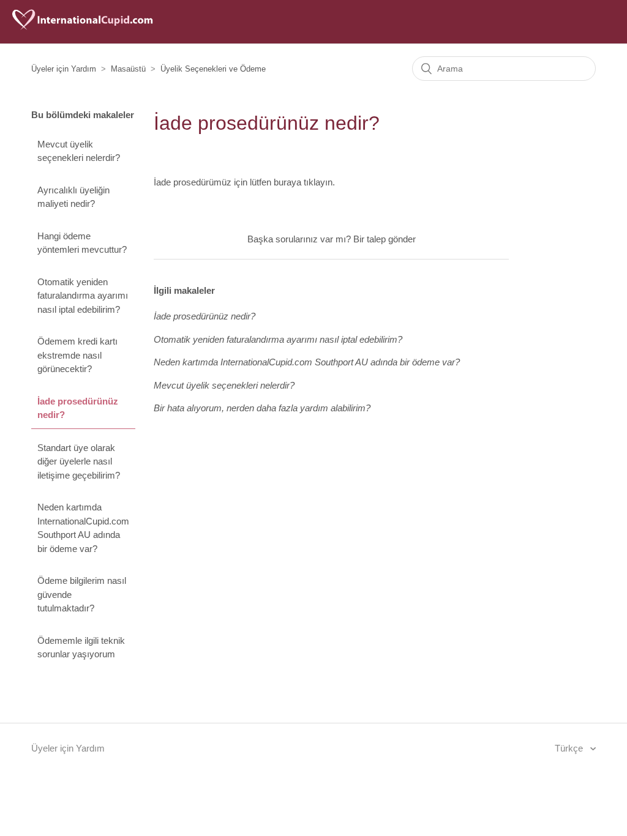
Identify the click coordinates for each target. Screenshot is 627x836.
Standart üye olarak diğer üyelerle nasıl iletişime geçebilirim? (78, 461)
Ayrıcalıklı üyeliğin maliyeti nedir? (73, 197)
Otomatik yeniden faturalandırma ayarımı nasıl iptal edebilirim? (82, 296)
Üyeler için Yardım (63, 68)
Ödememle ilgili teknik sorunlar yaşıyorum (81, 647)
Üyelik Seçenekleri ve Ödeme (213, 68)
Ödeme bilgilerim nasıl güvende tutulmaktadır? (81, 594)
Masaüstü (128, 68)
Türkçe (570, 748)
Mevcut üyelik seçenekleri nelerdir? (78, 151)
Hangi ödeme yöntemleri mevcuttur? (82, 243)
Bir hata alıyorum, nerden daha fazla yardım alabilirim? (262, 408)
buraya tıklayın (303, 182)
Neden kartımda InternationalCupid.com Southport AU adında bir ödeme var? (83, 528)
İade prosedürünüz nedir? (77, 408)
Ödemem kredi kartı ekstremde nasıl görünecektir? (77, 355)
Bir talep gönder (384, 239)
